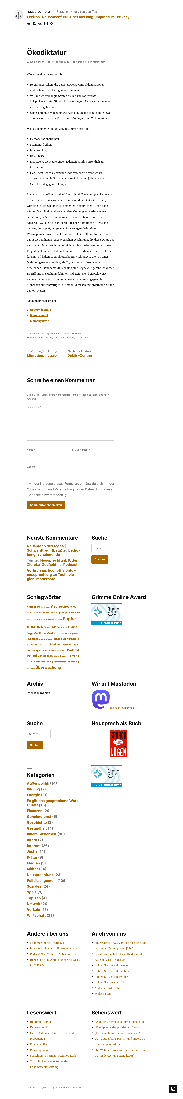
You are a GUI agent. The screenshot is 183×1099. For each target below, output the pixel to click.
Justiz (32, 851)
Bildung (33, 789)
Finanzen (34, 811)
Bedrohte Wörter (40, 1022)
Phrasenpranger (40, 1050)
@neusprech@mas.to (123, 708)
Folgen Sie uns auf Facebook (113, 965)
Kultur (32, 857)
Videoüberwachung (43, 662)
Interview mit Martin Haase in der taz (53, 948)
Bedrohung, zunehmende (53, 552)
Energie (33, 795)
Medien (55, 644)
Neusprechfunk (55, 17)
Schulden (44, 655)
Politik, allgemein (42, 880)
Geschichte (37, 822)
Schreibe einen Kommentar (90, 61)
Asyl (54, 606)
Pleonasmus (61, 651)
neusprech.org (38, 11)
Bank (38, 612)
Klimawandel (39, 315)
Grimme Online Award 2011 (48, 943)
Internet (34, 846)
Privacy (123, 17)
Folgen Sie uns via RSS (109, 982)
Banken (45, 613)
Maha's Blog (103, 994)
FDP (53, 626)
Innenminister (46, 639)
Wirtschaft (31, 668)
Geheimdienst (39, 816)
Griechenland (59, 634)
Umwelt (79, 333)
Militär (32, 869)
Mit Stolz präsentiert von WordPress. (62, 1087)
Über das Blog (81, 17)
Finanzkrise (62, 627)
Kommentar (34, 407)
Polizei (32, 655)
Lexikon (33, 17)
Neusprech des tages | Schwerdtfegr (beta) (46, 548)
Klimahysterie (39, 321)
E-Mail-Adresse (81, 449)
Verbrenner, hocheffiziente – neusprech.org (51, 572)
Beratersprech (39, 1027)
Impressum (105, 17)
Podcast (73, 650)
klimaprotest (67, 337)
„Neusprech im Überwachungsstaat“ (118, 1033)
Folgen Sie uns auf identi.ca (112, 971)
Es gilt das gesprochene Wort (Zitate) (52, 803)
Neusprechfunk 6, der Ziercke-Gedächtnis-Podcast (52, 562)
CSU (48, 619)
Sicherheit (55, 656)
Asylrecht (65, 606)
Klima (56, 337)
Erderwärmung (40, 310)
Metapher (66, 644)
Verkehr (33, 909)
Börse (29, 620)
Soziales (34, 886)
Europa (47, 627)
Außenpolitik (38, 783)
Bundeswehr (73, 612)
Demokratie (36, 337)
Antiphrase (45, 607)
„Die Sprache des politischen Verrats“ (118, 1027)
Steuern (65, 656)
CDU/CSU (41, 620)
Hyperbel (32, 638)
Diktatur (48, 337)
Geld (50, 633)
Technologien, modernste (51, 576)
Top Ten (34, 898)
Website (31, 466)
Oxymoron (52, 651)
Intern (32, 840)
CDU (34, 619)
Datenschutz (56, 620)
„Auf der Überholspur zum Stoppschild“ (120, 1022)
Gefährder (40, 633)
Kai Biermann (37, 61)
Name (31, 449)
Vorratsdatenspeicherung (66, 662)
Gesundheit (37, 828)
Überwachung (48, 667)
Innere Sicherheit (65, 638)
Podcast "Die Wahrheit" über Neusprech (55, 954)
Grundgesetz (71, 633)
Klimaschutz (44, 645)
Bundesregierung (58, 613)
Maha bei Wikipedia (107, 988)
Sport (32, 892)
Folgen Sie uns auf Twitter (111, 977)
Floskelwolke (38, 1044)
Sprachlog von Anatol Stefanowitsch (53, 1056)
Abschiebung (33, 607)
